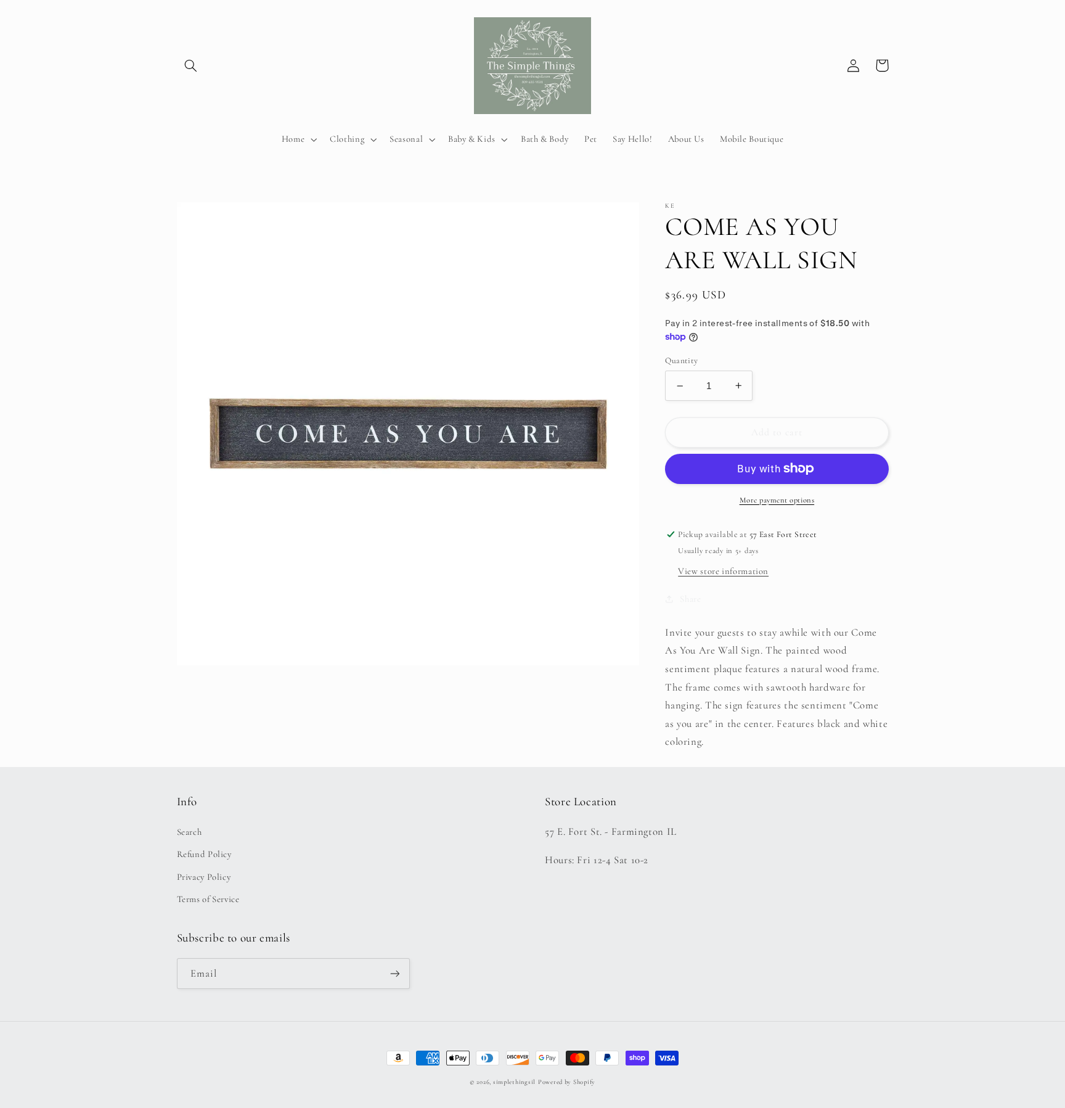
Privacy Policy (204, 876)
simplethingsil (514, 1082)
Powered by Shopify (566, 1082)
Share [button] (690, 598)
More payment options (777, 499)
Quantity (681, 360)
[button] (191, 65)
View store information (723, 570)
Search (189, 831)
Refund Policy (204, 854)
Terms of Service (208, 899)
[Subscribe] (394, 973)
